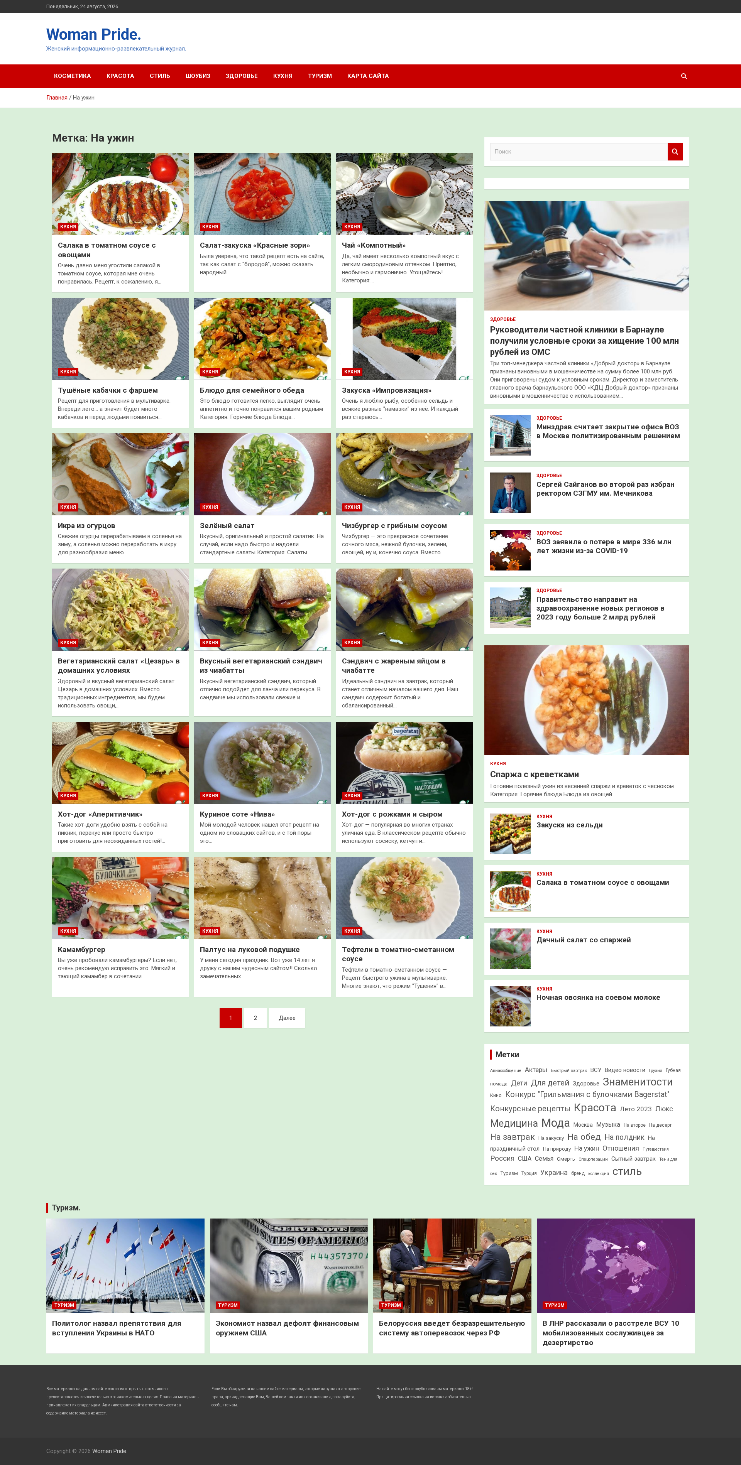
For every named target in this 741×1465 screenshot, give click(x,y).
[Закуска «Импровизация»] (404, 339)
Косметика (72, 76)
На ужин (586, 1148)
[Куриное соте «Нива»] (262, 763)
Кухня (283, 76)
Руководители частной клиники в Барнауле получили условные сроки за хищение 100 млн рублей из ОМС (584, 340)
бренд (578, 1173)
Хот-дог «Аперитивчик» (100, 814)
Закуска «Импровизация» (387, 390)
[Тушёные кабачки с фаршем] (120, 339)
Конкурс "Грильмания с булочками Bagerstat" (587, 1094)
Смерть (566, 1159)
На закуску (551, 1138)
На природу (557, 1149)
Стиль (160, 76)
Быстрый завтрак (569, 1070)
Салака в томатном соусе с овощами (602, 882)
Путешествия (656, 1149)
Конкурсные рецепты (530, 1108)
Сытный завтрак (633, 1158)
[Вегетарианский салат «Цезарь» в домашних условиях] (120, 610)
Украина (554, 1172)
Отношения (620, 1148)
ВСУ (595, 1070)
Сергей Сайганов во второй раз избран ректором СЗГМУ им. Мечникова (605, 489)
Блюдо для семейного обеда (252, 390)
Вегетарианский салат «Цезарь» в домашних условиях (119, 666)
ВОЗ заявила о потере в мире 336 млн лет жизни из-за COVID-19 (604, 546)
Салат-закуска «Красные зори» (255, 245)
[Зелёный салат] (262, 474)
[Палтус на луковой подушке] (262, 898)
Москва (583, 1125)
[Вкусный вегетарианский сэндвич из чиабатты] (262, 610)
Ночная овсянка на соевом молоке (598, 997)
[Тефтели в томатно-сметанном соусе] (404, 898)
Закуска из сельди (569, 824)
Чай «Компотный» (374, 245)
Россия (502, 1158)
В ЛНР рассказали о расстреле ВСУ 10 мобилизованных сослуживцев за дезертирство (611, 1333)
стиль (627, 1171)
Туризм (320, 76)
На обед (584, 1137)
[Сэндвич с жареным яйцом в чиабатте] (404, 610)
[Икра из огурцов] (120, 474)
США (524, 1158)
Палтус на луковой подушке (250, 949)
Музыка (608, 1124)
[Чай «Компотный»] (404, 194)
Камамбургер (81, 949)
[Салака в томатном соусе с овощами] (120, 194)
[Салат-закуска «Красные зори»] (262, 194)
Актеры (536, 1069)
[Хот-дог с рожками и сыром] (404, 763)
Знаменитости (638, 1082)
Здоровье (242, 76)
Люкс (664, 1109)
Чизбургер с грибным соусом (394, 525)
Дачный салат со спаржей (583, 939)
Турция (529, 1173)
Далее (287, 1017)
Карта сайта (368, 76)
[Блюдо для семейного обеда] (262, 339)
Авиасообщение (505, 1070)
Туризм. (66, 1207)
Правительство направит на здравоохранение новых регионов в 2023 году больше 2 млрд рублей (600, 608)
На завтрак (512, 1137)
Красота (120, 76)
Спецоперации (593, 1159)
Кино (496, 1095)
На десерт (660, 1125)
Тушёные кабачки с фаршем (108, 390)
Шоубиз (198, 76)
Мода (555, 1122)
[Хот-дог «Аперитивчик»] (120, 763)
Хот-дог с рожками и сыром (392, 814)
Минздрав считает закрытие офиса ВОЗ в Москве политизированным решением (608, 431)
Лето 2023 (636, 1109)
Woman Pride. (94, 34)
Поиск (675, 151)
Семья (544, 1158)
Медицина (514, 1123)
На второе (635, 1125)
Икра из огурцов (86, 525)
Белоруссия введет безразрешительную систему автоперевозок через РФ (452, 1328)
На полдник (624, 1137)
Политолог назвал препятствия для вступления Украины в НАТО (116, 1328)
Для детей (550, 1082)
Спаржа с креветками (534, 774)
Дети (519, 1083)
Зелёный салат (227, 525)
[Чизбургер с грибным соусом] (404, 474)
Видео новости (625, 1070)
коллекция (598, 1173)
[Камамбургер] (120, 898)
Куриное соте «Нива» (237, 814)
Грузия (655, 1070)
